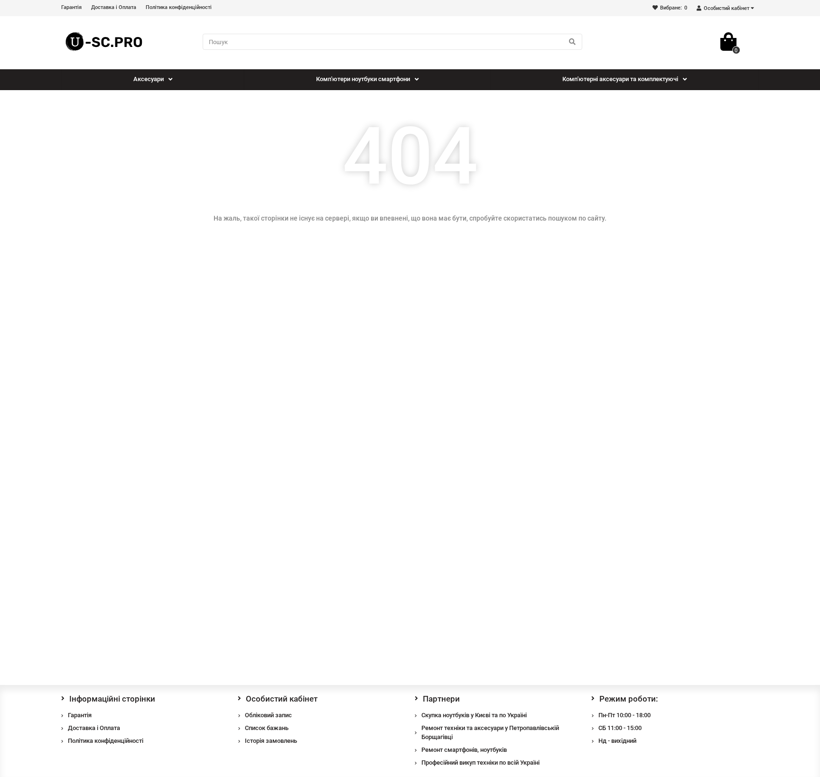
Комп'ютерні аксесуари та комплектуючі (620, 79)
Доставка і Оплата (113, 7)
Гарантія (71, 7)
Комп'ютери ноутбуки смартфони (363, 79)
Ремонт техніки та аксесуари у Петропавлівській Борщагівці (490, 732)
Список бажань (267, 727)
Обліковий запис (268, 715)
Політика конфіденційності (179, 7)
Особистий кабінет (281, 698)
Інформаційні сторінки (112, 698)
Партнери (441, 698)
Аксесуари (148, 79)
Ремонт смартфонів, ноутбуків (464, 749)
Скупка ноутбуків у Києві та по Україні (474, 715)
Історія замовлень (271, 740)
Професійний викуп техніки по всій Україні (480, 762)
